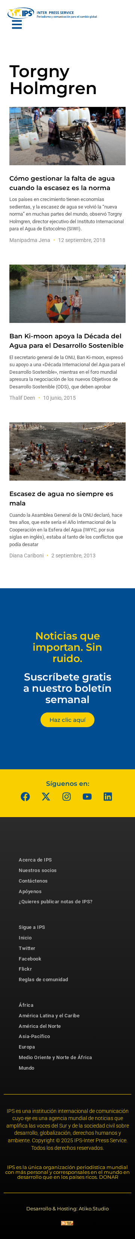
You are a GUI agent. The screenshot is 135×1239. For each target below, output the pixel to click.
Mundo (26, 1068)
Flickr (25, 969)
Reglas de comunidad (43, 979)
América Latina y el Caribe (49, 1015)
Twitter (27, 948)
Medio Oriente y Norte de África (55, 1057)
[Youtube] (87, 796)
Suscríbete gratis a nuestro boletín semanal (67, 688)
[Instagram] (66, 796)
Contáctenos (33, 881)
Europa (27, 1047)
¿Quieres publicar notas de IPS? (56, 901)
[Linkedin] (108, 796)
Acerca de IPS (35, 860)
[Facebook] (25, 796)
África (26, 1005)
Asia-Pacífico (34, 1036)
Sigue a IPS (32, 927)
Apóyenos (30, 891)
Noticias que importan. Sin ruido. (67, 647)
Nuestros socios (38, 870)
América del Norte (40, 1026)
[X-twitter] (46, 796)
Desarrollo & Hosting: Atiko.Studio (67, 1209)
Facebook (30, 959)
